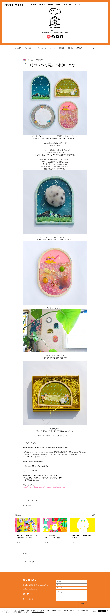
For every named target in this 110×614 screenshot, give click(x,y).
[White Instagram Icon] (24, 594)
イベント (52, 48)
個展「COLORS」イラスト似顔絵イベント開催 (27, 536)
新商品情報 (79, 48)
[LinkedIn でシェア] (32, 500)
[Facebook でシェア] (24, 500)
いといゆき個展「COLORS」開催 (52, 536)
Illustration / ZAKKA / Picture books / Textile (55, 33)
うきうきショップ (40, 48)
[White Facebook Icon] (32, 594)
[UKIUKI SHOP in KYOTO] (82, 525)
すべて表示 (92, 515)
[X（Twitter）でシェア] (28, 500)
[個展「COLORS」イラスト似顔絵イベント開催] (27, 525)
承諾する (102, 611)
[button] (93, 48)
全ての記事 (18, 48)
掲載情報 (61, 48)
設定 (94, 611)
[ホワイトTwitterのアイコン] (28, 594)
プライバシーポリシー (38, 612)
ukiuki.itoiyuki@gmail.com (30, 589)
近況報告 (70, 48)
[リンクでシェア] (36, 500)
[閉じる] (108, 611)
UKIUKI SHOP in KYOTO (81, 536)
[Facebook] (61, 36)
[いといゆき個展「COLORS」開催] (55, 525)
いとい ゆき (55, 30)
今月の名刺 (28, 48)
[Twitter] (57, 36)
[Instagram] (53, 36)
